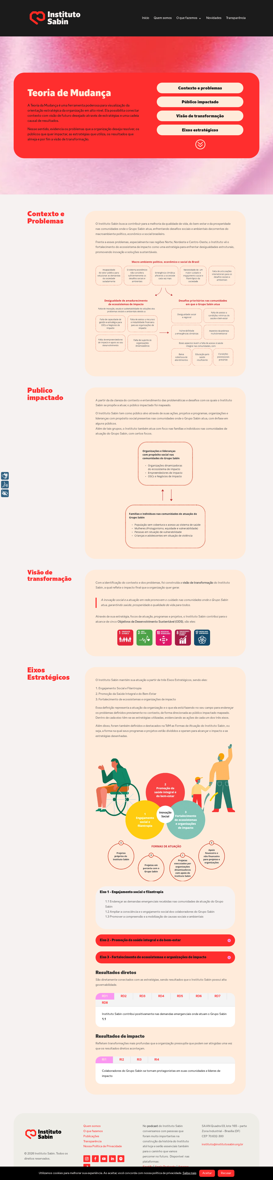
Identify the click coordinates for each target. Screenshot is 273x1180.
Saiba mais (189, 1173)
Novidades (213, 18)
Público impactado (200, 102)
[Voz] (5, 484)
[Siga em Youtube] (103, 1158)
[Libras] (5, 476)
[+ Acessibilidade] (5, 493)
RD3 (142, 996)
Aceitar (207, 1173)
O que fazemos (186, 18)
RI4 (156, 1059)
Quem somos (163, 18)
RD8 (105, 1002)
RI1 (104, 1059)
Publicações (91, 1136)
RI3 (139, 1059)
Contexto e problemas (200, 88)
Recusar (226, 1173)
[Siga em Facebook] (95, 1158)
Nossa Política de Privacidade (102, 1146)
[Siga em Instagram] (86, 1158)
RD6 (199, 996)
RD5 (180, 996)
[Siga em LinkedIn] (112, 1158)
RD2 (123, 996)
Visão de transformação (200, 116)
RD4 (161, 996)
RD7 (217, 996)
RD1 (105, 996)
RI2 (121, 1059)
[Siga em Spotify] (121, 1158)
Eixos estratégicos (200, 130)
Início (145, 18)
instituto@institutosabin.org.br (222, 1144)
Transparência (236, 18)
